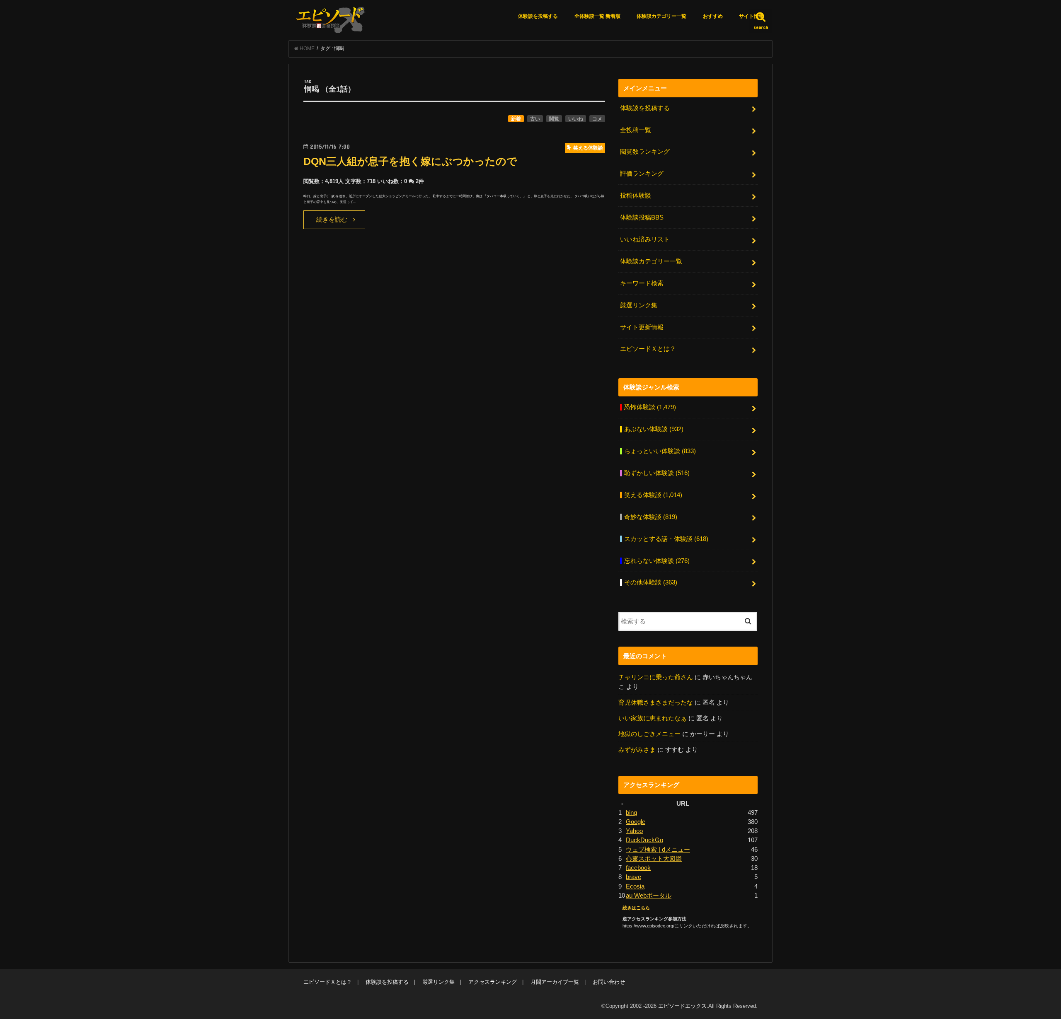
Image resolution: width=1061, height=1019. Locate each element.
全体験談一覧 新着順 (597, 16)
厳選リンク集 (638, 305)
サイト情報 (751, 16)
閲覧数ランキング (645, 151)
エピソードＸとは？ (648, 348)
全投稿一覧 (635, 130)
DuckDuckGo (644, 840)
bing (631, 812)
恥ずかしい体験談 (657, 473)
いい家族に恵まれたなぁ (652, 718)
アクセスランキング (492, 982)
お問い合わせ (609, 982)
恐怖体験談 (650, 407)
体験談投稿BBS (642, 217)
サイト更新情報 (642, 327)
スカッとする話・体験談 (666, 539)
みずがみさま (637, 749)
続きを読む (331, 219)
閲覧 (554, 119)
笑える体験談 (653, 495)
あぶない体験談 (653, 429)
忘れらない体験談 (657, 561)
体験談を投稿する (538, 16)
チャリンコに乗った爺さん (655, 677)
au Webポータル (648, 895)
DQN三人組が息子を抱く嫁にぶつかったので (410, 161)
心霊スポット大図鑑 (654, 858)
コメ (597, 119)
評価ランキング (642, 173)
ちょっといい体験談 (660, 451)
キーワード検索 (642, 283)
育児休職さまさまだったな (655, 702)
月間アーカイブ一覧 (554, 982)
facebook (638, 867)
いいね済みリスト (645, 239)
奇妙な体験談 (650, 517)
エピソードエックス (682, 1006)
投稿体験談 (635, 195)
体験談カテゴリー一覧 (661, 16)
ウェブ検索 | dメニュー (658, 849)
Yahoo (634, 831)
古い (535, 119)
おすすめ (713, 16)
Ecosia (635, 886)
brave (633, 877)
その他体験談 (650, 582)
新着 (516, 119)
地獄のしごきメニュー (649, 734)
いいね (575, 119)
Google (635, 822)
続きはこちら (636, 907)
